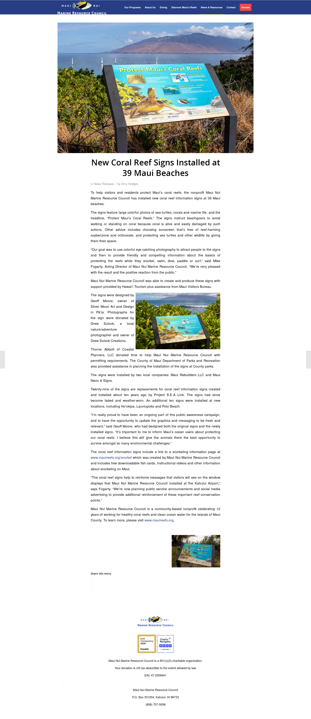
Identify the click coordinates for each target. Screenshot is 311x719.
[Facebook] (60, 682)
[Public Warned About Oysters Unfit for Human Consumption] (2, 359)
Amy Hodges (129, 184)
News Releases (104, 184)
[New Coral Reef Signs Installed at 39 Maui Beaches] (155, 88)
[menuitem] (132, 7)
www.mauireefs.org (159, 520)
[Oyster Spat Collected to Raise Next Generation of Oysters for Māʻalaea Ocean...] (308, 359)
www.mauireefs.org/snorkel (111, 457)
